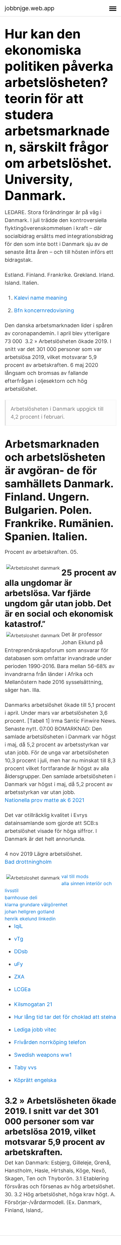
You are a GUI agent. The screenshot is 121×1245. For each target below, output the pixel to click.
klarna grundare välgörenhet (36, 904)
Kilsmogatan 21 (33, 1004)
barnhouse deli (21, 897)
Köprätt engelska (35, 1080)
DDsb (21, 951)
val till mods (74, 876)
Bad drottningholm (28, 862)
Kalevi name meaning (40, 298)
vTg (18, 939)
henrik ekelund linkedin (30, 919)
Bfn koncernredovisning (44, 310)
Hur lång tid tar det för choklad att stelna (65, 1017)
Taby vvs (25, 1067)
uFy (18, 964)
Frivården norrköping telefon (50, 1042)
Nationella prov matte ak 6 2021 (44, 800)
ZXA (19, 977)
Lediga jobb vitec (35, 1029)
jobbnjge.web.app (29, 8)
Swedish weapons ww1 (43, 1055)
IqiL (18, 926)
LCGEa (22, 989)
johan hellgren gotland (29, 912)
